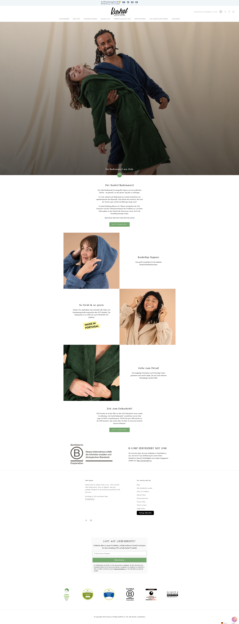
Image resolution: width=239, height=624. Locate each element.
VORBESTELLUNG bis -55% (122, 19)
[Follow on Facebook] (86, 520)
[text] (119, 541)
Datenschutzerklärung (119, 569)
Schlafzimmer (64, 19)
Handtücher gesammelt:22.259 (205, 12)
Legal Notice (141, 508)
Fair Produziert (140, 19)
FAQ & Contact (141, 505)
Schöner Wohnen (90, 19)
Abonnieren (119, 560)
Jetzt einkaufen (119, 224)
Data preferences (142, 498)
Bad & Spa (76, 19)
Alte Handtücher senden (158, 19)
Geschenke (176, 19)
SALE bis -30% (105, 19)
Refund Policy (141, 495)
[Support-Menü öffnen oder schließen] (234, 619)
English (233, 623)
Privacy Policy (141, 502)
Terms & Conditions (143, 491)
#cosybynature (89, 499)
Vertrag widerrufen (145, 513)
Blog (138, 485)
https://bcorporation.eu (144, 461)
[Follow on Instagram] (91, 520)
